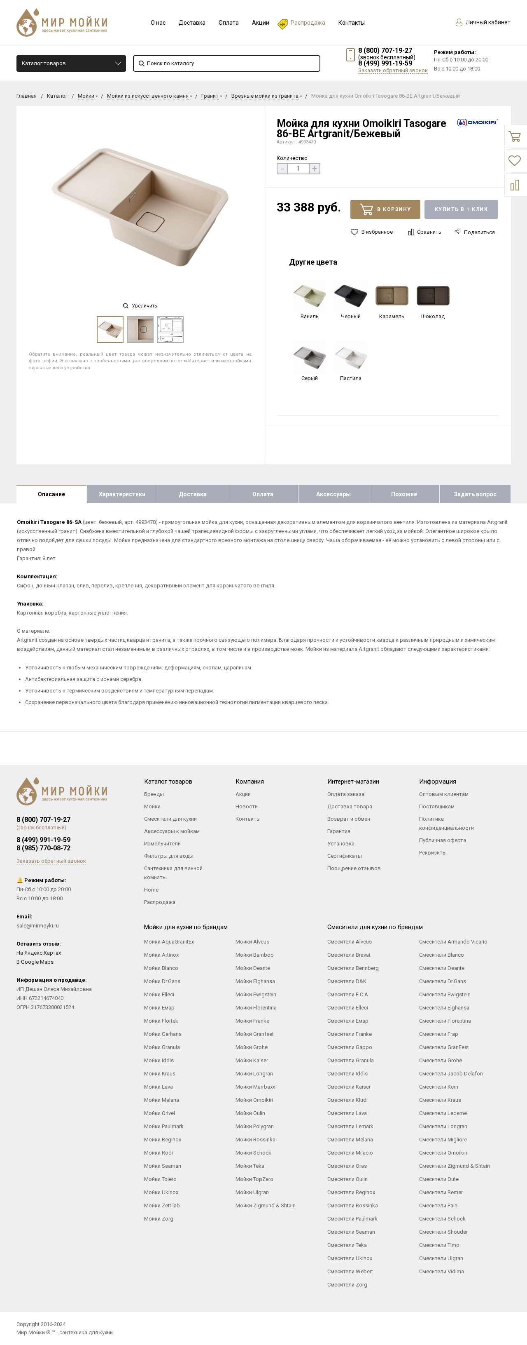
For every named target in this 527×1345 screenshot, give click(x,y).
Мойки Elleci (159, 994)
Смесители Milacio (350, 1153)
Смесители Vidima (441, 1271)
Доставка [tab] (193, 494)
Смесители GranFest (444, 1047)
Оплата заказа (345, 794)
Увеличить (144, 306)
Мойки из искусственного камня (148, 96)
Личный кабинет (487, 22)
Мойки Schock (253, 1153)
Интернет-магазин (353, 781)
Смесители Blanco (441, 955)
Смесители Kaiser (349, 1087)
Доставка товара (349, 806)
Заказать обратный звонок (393, 70)
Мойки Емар (159, 1008)
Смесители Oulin (347, 1179)
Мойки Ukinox (161, 1192)
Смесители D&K (346, 981)
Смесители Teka (347, 1245)
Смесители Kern (438, 1087)
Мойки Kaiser (252, 1060)
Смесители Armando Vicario (453, 942)
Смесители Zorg (347, 1285)
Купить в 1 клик (461, 209)
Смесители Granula (350, 1060)
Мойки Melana (161, 1100)
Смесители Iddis (347, 1073)
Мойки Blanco (161, 968)
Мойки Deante (253, 968)
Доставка (192, 22)
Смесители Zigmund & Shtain (454, 1166)
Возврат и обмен (348, 819)
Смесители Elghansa (444, 1008)
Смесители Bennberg (353, 968)
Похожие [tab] (404, 494)
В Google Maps (35, 962)
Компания (250, 781)
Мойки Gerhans (163, 1034)
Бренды (154, 794)
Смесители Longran (443, 1126)
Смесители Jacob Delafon (451, 1073)
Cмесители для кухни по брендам (375, 927)
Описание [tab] (51, 494)
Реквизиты (433, 853)
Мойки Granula (162, 1047)
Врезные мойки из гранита (264, 96)
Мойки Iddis (159, 1060)
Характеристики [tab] (122, 494)
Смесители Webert (350, 1271)
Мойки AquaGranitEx (169, 942)
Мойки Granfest (255, 1034)
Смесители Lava (347, 1113)
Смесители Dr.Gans (442, 981)
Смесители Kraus (440, 1100)
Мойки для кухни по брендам (186, 927)
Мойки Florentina (256, 1008)
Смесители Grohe (440, 1060)
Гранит (210, 96)
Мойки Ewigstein (256, 994)
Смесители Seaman (351, 1232)
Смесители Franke (349, 1034)
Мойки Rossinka (255, 1139)
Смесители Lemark (350, 1126)
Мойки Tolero (160, 1179)
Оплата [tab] (262, 494)
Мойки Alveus (252, 942)
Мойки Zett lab (162, 1205)
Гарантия (338, 831)
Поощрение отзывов (354, 868)
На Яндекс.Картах (38, 953)
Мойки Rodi (158, 1153)
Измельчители (162, 843)
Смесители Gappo (349, 1047)
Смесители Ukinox (349, 1258)
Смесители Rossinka (352, 1205)
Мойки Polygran (255, 1126)
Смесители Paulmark (352, 1219)
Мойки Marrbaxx (255, 1087)
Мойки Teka (250, 1166)
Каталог (57, 96)
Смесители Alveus (349, 942)
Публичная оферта (442, 840)
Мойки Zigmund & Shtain (266, 1205)
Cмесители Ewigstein (445, 994)
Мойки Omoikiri (254, 1100)
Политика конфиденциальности (446, 823)
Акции (260, 22)
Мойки (86, 96)
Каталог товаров (44, 63)
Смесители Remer (441, 1192)
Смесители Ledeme (443, 1113)
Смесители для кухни (170, 819)
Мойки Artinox (161, 955)
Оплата (229, 22)
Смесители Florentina (445, 1021)
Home (151, 890)
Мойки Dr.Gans (162, 981)
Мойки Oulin (250, 1113)
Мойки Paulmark (164, 1126)
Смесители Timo (439, 1245)
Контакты (351, 22)
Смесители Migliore (443, 1139)
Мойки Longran (254, 1073)
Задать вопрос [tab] (475, 494)
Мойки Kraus (159, 1073)
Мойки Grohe (252, 1047)
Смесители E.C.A (347, 994)
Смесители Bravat (349, 955)
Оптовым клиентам (444, 794)
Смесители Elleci (347, 1008)
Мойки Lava (158, 1087)
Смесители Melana (350, 1139)
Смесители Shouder (443, 1232)
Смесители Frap (438, 1034)
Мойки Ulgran (252, 1192)
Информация (437, 781)
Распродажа (308, 22)
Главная (26, 96)
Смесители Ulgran (441, 1258)
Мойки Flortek (161, 1021)
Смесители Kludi (347, 1100)
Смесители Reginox (351, 1192)
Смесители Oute (439, 1179)
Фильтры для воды (169, 856)
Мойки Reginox (162, 1139)
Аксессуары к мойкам (172, 831)
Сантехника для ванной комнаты (173, 872)
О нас (158, 22)
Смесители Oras (347, 1166)
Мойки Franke (252, 1021)
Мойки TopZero (254, 1179)
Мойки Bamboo (255, 955)
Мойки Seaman (162, 1166)
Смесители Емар (347, 1021)
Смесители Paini (439, 1205)
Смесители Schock (442, 1219)
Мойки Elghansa (255, 981)
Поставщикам (437, 806)
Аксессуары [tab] (333, 494)
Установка (340, 843)
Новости (247, 806)
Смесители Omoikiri (443, 1153)
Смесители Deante (441, 968)
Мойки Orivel (159, 1113)
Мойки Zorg (158, 1219)
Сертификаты (344, 856)
